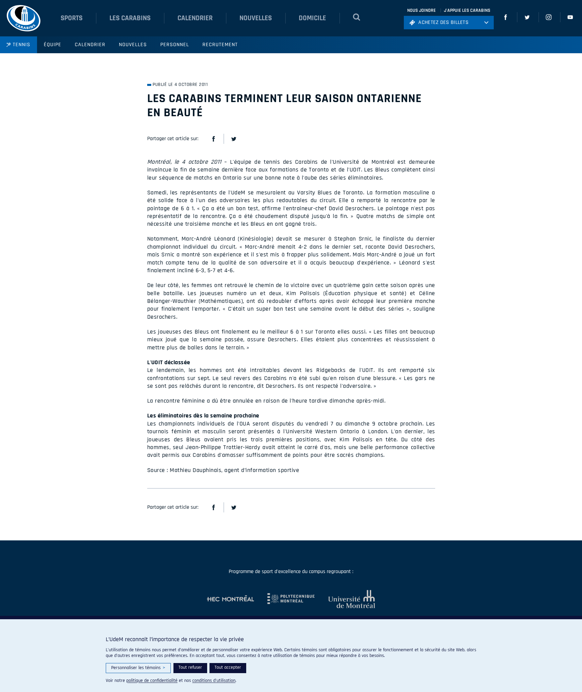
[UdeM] (345, 599)
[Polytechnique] (284, 599)
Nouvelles (133, 44)
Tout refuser (190, 667)
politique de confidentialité (151, 681)
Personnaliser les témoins (138, 668)
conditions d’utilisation (213, 681)
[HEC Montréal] (230, 599)
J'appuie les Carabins (467, 10)
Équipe (52, 44)
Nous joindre (421, 10)
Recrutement (220, 44)
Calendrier (90, 44)
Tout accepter (228, 667)
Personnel (174, 44)
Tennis (21, 44)
